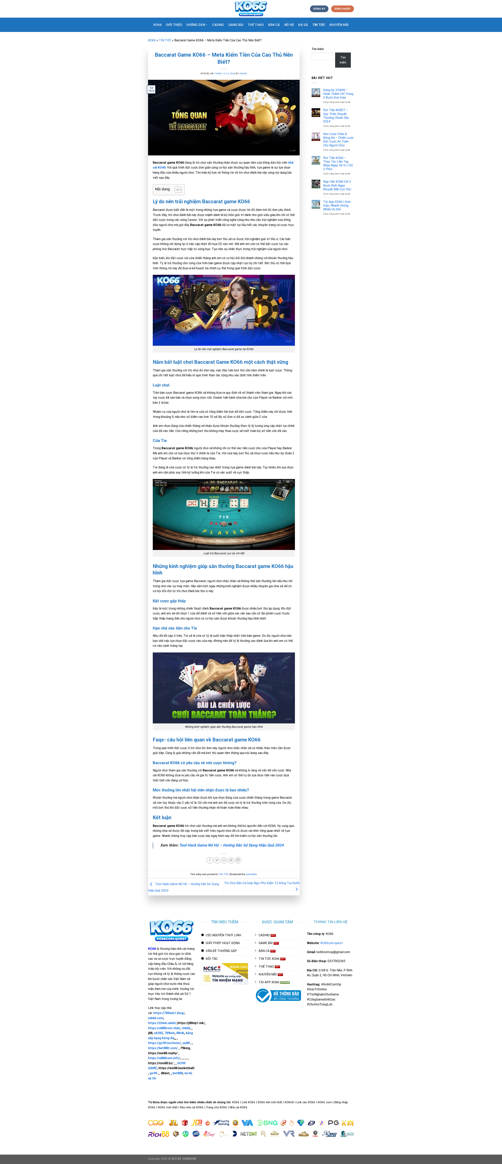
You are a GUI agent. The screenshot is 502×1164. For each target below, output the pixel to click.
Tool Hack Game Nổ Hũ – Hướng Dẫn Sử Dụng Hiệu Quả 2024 (231, 845)
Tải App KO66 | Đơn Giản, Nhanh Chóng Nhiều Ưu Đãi (337, 205)
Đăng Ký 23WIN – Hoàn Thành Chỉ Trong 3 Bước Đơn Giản (338, 93)
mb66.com (155, 1018)
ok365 (158, 1033)
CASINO (218, 25)
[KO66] (251, 9)
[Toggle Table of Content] (176, 189)
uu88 (186, 1043)
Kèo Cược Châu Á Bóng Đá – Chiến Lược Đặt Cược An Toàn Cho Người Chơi (338, 139)
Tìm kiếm (318, 49)
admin (243, 73)
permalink (251, 874)
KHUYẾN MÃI (338, 25)
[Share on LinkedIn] (238, 860)
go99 (153, 1073)
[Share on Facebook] (209, 860)
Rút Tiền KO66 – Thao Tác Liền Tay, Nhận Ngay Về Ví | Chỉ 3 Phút (338, 163)
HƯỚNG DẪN (195, 25)
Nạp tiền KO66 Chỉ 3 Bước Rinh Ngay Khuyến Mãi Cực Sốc (337, 185)
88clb (180, 1033)
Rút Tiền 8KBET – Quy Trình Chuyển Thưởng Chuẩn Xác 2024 (336, 115)
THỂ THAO (256, 25)
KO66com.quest (331, 943)
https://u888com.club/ (164, 1028)
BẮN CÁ (274, 25)
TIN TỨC (318, 25)
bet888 (178, 1073)
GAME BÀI (236, 25)
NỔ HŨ (289, 25)
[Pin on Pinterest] (231, 860)
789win (170, 1033)
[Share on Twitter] (217, 860)
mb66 (186, 1028)
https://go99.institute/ (164, 1043)
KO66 (158, 25)
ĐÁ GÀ (303, 25)
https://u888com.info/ (164, 1058)
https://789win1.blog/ (169, 1013)
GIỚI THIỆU (174, 25)
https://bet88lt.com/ (163, 1048)
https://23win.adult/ (162, 1023)
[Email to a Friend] (224, 860)
